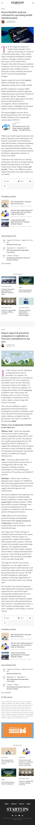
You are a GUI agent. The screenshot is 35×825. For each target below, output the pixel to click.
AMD (15, 701)
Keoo (3, 708)
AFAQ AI (3, 701)
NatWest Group (25, 710)
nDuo (31, 710)
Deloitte (18, 703)
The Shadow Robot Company (18, 716)
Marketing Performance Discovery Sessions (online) (18, 259)
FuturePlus (14, 705)
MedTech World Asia (14, 244)
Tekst (5, 716)
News (3, 8)
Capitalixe (29, 701)
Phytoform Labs (19, 712)
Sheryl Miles (11, 344)
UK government (29, 716)
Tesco (9, 716)
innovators (28, 390)
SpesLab (15, 714)
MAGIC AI (28, 708)
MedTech (3, 710)
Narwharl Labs (16, 710)
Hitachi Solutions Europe (11, 707)
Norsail (3, 712)
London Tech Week (15, 708)
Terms (28, 804)
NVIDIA (8, 712)
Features (4, 286)
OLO (12, 712)
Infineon (29, 707)
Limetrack (8, 708)
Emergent (23, 703)
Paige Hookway (11, 21)
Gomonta (20, 705)
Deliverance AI (11, 703)
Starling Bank (21, 714)
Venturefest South (18, 717)
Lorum (23, 708)
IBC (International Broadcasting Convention (17, 251)
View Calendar (6, 263)
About (6, 804)
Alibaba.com (10, 701)
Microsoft (9, 710)
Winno (25, 717)
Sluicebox (9, 714)
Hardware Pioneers (28, 705)
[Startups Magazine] (17, 3)
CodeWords (4, 703)
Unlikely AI (10, 717)
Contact (14, 804)
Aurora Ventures (21, 701)
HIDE (3, 707)
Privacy (21, 804)
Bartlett (28, 80)
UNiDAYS (4, 717)
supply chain (6, 502)
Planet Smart (26, 712)
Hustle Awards (22, 707)
